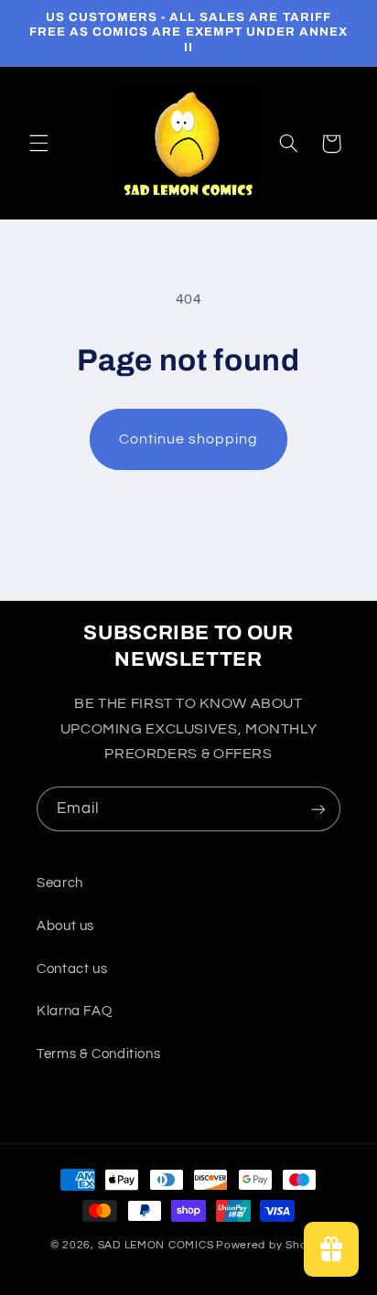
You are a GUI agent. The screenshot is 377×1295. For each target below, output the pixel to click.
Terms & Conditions (98, 1054)
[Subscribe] (318, 809)
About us (65, 926)
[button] (38, 144)
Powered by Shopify (271, 1245)
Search (60, 883)
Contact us (72, 969)
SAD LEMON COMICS (156, 1245)
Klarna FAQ (74, 1011)
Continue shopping (189, 439)
